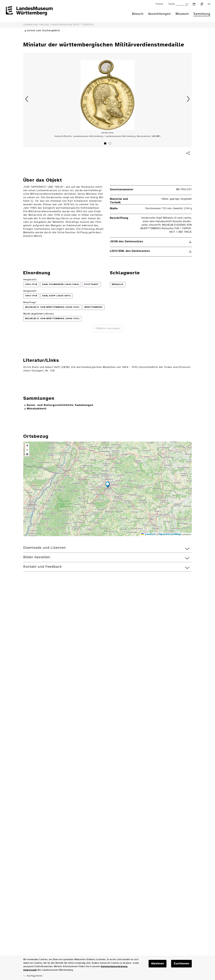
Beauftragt (29, 302)
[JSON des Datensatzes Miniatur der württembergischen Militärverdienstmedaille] (190, 241)
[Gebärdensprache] (201, 4)
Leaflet (149, 534)
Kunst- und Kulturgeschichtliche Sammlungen (60, 405)
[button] (107, 485)
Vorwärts (188, 99)
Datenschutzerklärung (114, 966)
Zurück (26, 99)
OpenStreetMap (170, 534)
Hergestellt (30, 279)
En (209, 4)
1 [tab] (105, 143)
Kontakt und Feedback (42, 567)
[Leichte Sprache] (194, 4)
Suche (171, 4)
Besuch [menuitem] (137, 14)
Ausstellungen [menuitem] (159, 14)
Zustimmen (181, 963)
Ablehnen (157, 963)
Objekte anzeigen (107, 328)
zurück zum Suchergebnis (43, 30)
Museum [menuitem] (182, 14)
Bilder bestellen (36, 557)
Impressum (30, 970)
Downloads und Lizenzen (44, 548)
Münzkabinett (37, 408)
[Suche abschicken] (186, 4)
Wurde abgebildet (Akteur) (38, 314)
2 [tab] (110, 143)
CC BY (156, 136)
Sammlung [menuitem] (202, 14)
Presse (159, 4)
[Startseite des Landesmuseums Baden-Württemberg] (29, 12)
